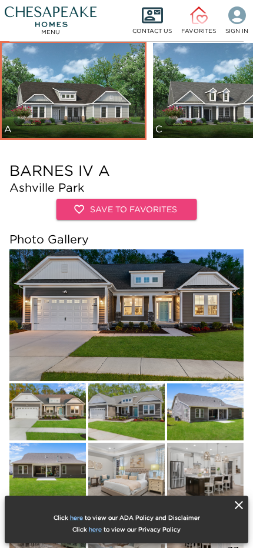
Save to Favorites (133, 209)
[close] (238, 505)
